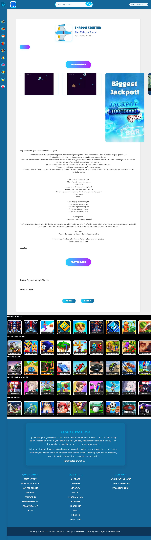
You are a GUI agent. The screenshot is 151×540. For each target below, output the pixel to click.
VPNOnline (75, 506)
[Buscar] (88, 4)
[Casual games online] (3, 43)
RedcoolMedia (75, 497)
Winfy (75, 510)
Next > (87, 301)
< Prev (69, 301)
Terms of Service (30, 501)
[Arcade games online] (3, 29)
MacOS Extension (120, 488)
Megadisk (75, 501)
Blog (30, 510)
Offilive (75, 493)
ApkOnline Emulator (121, 479)
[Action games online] (3, 21)
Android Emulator (30, 484)
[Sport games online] (3, 65)
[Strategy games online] (3, 72)
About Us (30, 493)
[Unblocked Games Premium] (3, 86)
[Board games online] (3, 36)
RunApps (75, 515)
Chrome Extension (121, 484)
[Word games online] (3, 79)
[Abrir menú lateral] (3, 4)
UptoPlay (75, 488)
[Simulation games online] (3, 57)
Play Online (78, 64)
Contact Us (30, 497)
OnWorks (75, 484)
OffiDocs (75, 479)
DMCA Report (30, 479)
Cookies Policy (30, 506)
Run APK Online (30, 488)
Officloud (75, 520)
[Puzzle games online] (3, 50)
